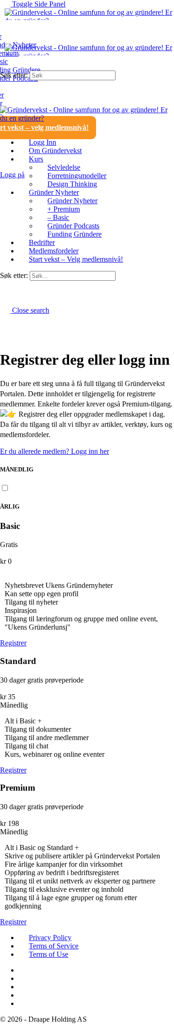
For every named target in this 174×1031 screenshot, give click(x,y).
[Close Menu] (5, 126)
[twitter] (24, 987)
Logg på (12, 175)
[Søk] (5, 166)
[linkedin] (24, 978)
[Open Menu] (5, 39)
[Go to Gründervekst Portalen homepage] (87, 21)
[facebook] (24, 970)
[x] (24, 1003)
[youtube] (24, 995)
